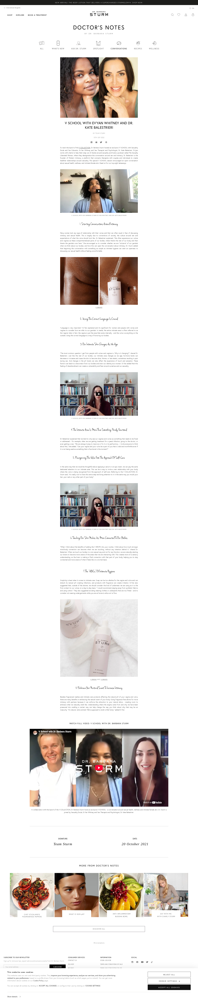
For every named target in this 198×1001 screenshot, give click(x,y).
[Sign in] (186, 14)
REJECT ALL (169, 975)
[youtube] (142, 962)
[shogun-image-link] (32, 897)
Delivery (71, 964)
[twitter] (147, 962)
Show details (12, 996)
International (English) (13, 8)
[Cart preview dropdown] (193, 14)
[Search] (172, 14)
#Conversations (99, 943)
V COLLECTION (84, 148)
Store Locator (105, 960)
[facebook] (137, 962)
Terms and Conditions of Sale (111, 964)
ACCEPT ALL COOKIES (169, 987)
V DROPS (104, 679)
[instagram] (132, 962)
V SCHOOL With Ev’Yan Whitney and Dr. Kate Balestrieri (99, 125)
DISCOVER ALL (99, 929)
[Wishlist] (178, 14)
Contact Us (72, 960)
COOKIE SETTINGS (168, 981)
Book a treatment (37, 15)
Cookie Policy (38, 980)
